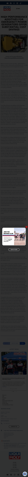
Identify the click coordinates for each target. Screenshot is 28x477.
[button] (26, 226)
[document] (14, 238)
